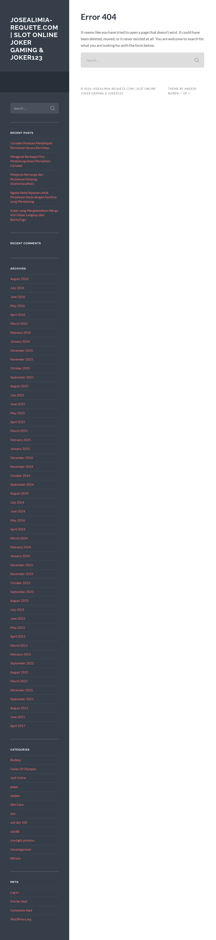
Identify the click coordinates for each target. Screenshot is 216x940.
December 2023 (21, 565)
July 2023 (17, 609)
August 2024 (19, 493)
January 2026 (20, 341)
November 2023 (21, 574)
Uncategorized (20, 849)
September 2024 (22, 484)
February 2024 (20, 547)
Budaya (15, 760)
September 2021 (22, 699)
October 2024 (20, 475)
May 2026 (17, 306)
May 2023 (17, 627)
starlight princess (22, 840)
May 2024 (17, 520)
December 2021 (21, 690)
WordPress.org (20, 919)
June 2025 (17, 404)
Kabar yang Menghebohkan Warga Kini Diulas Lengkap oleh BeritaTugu (34, 215)
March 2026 (19, 323)
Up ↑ (186, 93)
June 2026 (17, 297)
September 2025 (22, 377)
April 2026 (17, 314)
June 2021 (17, 717)
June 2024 (17, 511)
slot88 (14, 831)
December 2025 (21, 350)
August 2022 (19, 672)
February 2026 (20, 332)
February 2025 (20, 440)
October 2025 (20, 368)
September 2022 (22, 663)
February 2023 (20, 654)
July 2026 (17, 288)
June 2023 (17, 618)
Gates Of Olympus (23, 769)
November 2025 (21, 359)
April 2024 (17, 529)
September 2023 (22, 592)
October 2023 (20, 583)
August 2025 (19, 386)
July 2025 (17, 395)
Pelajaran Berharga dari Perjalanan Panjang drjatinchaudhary (26, 179)
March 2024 (19, 538)
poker (14, 787)
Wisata (15, 858)
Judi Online (18, 778)
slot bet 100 (18, 822)
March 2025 (19, 431)
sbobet (15, 796)
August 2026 (19, 279)
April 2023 (17, 636)
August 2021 (19, 708)
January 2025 (20, 449)
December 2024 (21, 458)
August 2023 (19, 600)
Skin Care (17, 804)
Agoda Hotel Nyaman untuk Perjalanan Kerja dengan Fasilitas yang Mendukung (33, 197)
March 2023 (19, 645)
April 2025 (17, 422)
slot (13, 813)
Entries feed (18, 901)
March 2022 (19, 681)
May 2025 (17, 413)
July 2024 (17, 502)
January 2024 (20, 556)
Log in (14, 892)
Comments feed (21, 910)
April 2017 (17, 726)
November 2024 (21, 466)
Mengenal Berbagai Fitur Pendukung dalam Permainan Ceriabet (30, 161)
